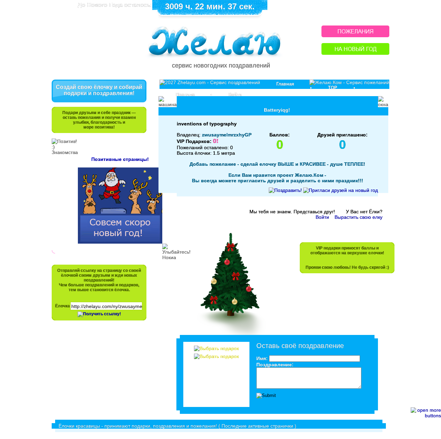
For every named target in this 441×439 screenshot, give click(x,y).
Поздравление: (275, 364)
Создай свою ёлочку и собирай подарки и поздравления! (99, 90)
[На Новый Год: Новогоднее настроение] (355, 53)
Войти (235, 94)
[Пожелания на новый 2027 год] (355, 35)
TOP (332, 87)
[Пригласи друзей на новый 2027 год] (340, 190)
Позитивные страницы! (120, 159)
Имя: (262, 358)
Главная (285, 83)
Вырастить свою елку (358, 217)
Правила (185, 94)
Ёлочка (62, 306)
